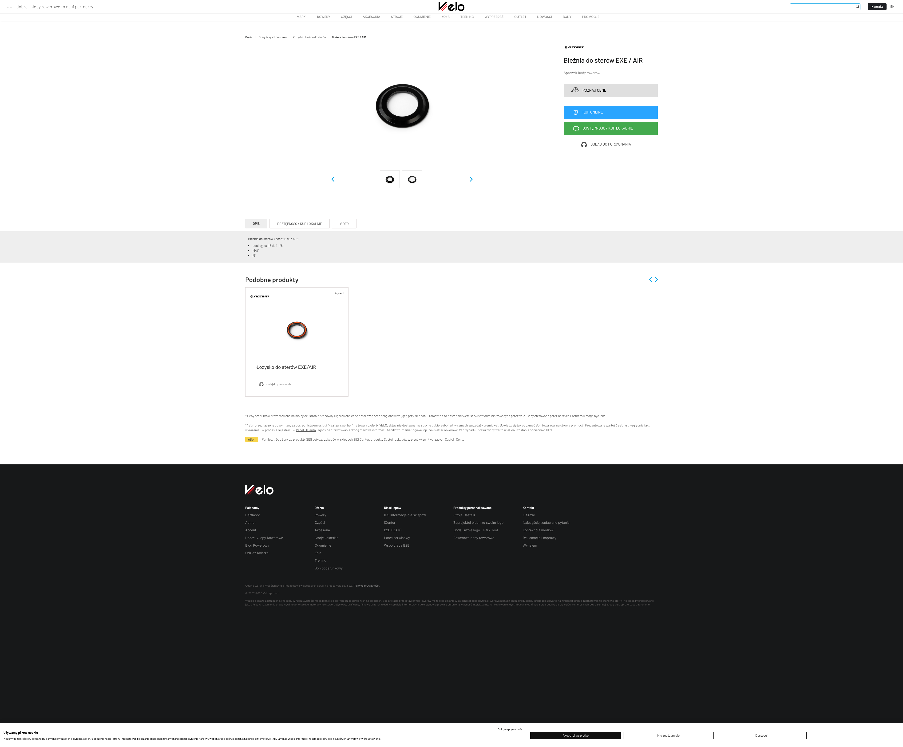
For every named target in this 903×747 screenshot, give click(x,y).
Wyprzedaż (491, 17)
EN (892, 6)
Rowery (321, 17)
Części (344, 17)
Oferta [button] (319, 508)
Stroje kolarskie (326, 538)
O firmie (529, 515)
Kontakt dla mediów (538, 530)
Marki (299, 17)
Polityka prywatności (366, 585)
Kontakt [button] (528, 508)
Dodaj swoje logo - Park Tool (475, 530)
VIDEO (344, 224)
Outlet (517, 17)
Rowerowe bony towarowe (473, 538)
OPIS (256, 224)
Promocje (590, 17)
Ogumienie (419, 17)
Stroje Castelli (464, 515)
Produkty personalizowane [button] (472, 508)
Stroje (394, 17)
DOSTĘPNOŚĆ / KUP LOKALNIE (299, 224)
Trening (320, 561)
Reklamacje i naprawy (539, 538)
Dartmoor (252, 515)
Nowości (544, 17)
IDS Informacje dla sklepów (405, 515)
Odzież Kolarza (257, 553)
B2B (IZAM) (393, 530)
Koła (444, 17)
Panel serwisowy (397, 538)
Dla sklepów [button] (392, 508)
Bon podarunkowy (329, 568)
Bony (567, 17)
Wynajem (530, 546)
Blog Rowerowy (257, 546)
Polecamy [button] (252, 508)
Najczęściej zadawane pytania (546, 523)
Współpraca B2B (396, 546)
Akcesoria (369, 17)
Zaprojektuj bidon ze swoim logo (478, 523)
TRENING (464, 17)
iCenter (389, 523)
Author (250, 523)
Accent (250, 530)
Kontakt (877, 6)
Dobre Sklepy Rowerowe (264, 538)
